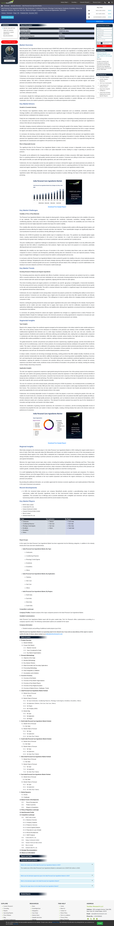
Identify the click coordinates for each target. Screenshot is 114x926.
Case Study (35, 913)
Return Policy (63, 913)
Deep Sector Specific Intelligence (105, 89)
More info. (15, 924)
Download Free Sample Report (57, 207)
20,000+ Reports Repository (104, 80)
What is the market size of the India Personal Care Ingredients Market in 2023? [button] (40, 865)
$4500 (109, 13)
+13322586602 (98, 916)
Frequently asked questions (8, 33)
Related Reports (8, 35)
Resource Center (97, 2)
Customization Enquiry (7, 17)
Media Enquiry (99, 21)
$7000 (109, 17)
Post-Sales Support (104, 77)
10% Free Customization (106, 83)
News (33, 906)
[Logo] (7, 2)
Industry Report (64, 2)
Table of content (8, 30)
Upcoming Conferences (9, 919)
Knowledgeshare (36, 908)
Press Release (7, 915)
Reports (5, 910)
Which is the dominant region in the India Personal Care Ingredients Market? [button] (40, 881)
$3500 (109, 10)
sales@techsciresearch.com (54, 634)
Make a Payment (64, 919)
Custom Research (8, 906)
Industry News (35, 915)
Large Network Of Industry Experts (104, 86)
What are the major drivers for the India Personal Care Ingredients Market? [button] (39, 886)
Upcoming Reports (8, 913)
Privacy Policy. (55, 922)
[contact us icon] (105, 2)
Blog (4, 917)
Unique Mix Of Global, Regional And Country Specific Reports (105, 94)
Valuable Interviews (37, 917)
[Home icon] (108, 2)
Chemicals (6, 5)
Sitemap (34, 919)
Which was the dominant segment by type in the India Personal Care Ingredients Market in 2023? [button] (45, 875)
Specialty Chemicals (16, 5)
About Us (62, 908)
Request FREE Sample (9, 42)
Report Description (9, 28)
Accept (100, 923)
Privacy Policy (64, 917)
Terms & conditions (65, 915)
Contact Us (63, 910)
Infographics (35, 910)
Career (62, 906)
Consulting (74, 2)
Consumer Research (84, 2)
